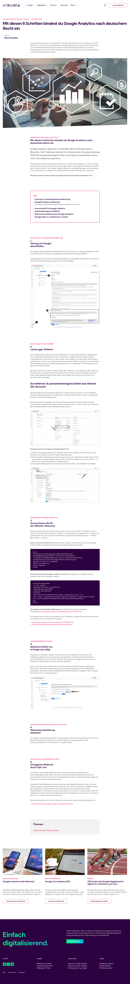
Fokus (101, 958)
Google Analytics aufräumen (47, 202)
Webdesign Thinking (44, 968)
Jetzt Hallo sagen (75, 941)
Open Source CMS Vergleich (77, 963)
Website (26, 19)
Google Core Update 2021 (57, 881)
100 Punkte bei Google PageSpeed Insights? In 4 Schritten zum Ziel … (106, 882)
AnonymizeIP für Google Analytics (50, 208)
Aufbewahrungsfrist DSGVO (47, 211)
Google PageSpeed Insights (99, 901)
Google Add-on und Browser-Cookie (51, 217)
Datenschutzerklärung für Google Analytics (54, 214)
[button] (4, 980)
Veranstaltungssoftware (45, 966)
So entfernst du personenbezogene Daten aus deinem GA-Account (57, 204)
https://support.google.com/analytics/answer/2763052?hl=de (61, 611)
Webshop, (19, 19)
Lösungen (30, 5)
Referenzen (64, 5)
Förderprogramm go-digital (77, 968)
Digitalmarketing (105, 966)
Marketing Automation (44, 963)
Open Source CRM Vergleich (77, 966)
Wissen (73, 5)
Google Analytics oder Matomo (15, 901)
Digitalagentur (41, 5)
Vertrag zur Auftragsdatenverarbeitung (52, 199)
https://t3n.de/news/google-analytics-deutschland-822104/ (52, 624)
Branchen (53, 5)
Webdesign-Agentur (106, 963)
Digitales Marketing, (9, 19)
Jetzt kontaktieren (118, 5)
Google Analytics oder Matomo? (18, 881)
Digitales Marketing (10, 878)
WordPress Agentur (106, 968)
